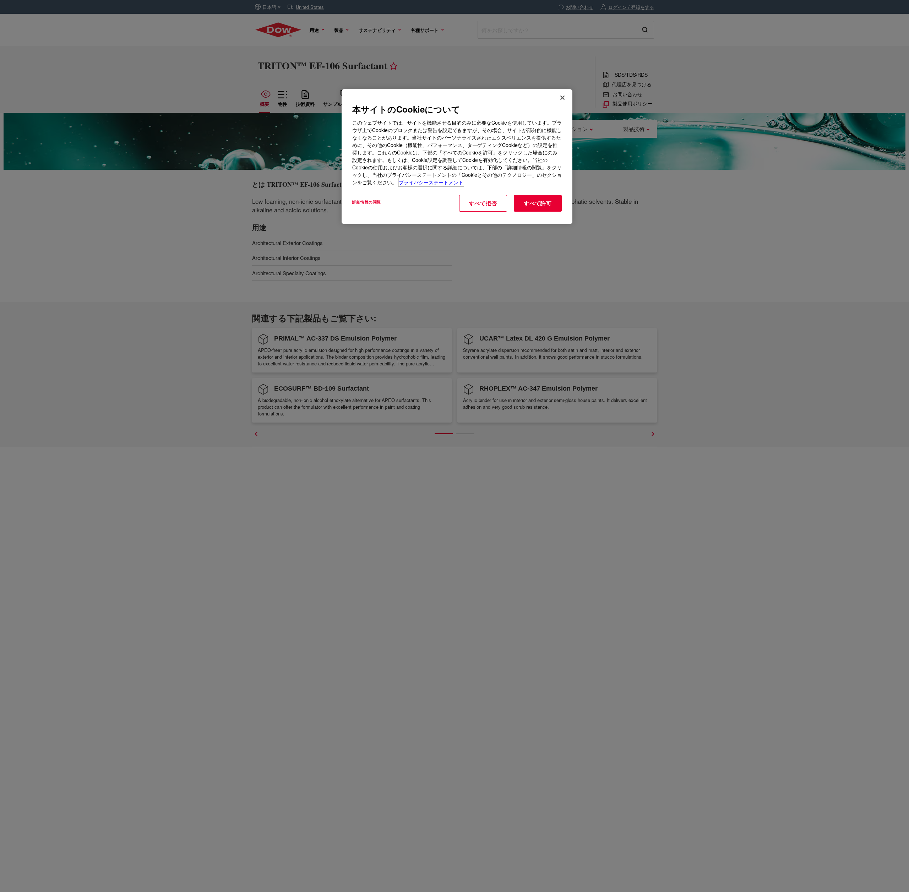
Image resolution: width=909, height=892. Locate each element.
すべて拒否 (483, 203)
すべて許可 (538, 203)
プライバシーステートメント (431, 182)
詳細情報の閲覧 (366, 202)
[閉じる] (562, 97)
